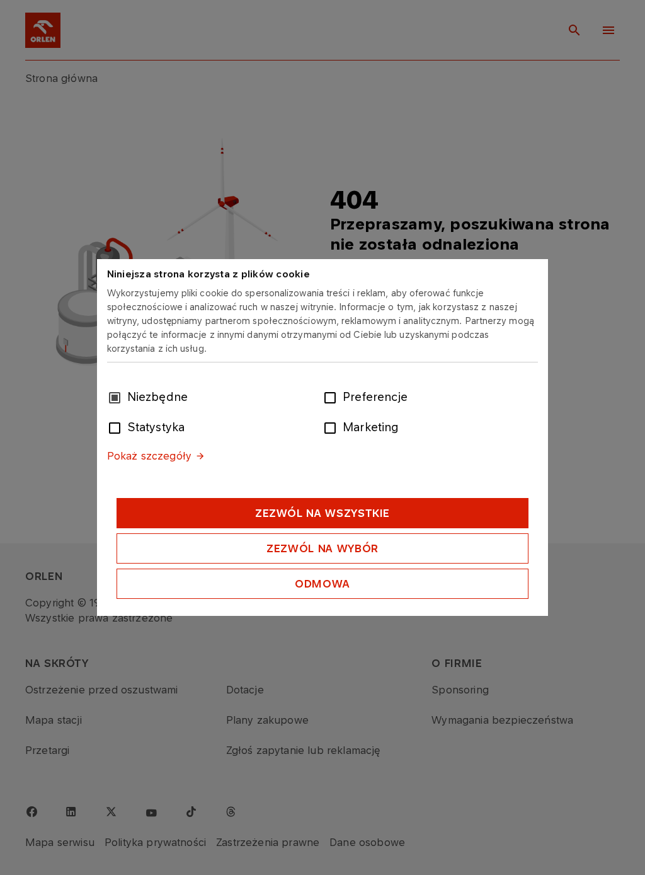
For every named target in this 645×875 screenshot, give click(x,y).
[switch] (332, 396)
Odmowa (322, 583)
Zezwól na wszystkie (322, 513)
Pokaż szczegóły (149, 455)
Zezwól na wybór (322, 548)
